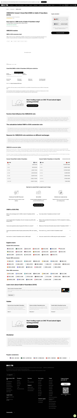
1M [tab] (18, 41)
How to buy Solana (52, 408)
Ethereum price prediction (51, 399)
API (28, 380)
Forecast (53, 311)
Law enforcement (9, 386)
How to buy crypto (52, 403)
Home (7, 9)
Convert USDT (40, 400)
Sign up (66, 5)
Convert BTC (40, 402)
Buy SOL (39, 387)
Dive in (9, 311)
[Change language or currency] (75, 5)
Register (66, 384)
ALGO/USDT (51, 392)
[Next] (69, 358)
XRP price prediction (52, 401)
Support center (30, 387)
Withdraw (35, 5)
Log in (63, 5)
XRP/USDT (50, 390)
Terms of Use (40, 343)
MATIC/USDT (51, 385)
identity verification (38, 199)
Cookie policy (8, 388)
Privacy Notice (8, 383)
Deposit (30, 5)
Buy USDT (40, 380)
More (53, 5)
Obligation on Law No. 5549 (10, 397)
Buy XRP (39, 388)
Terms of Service (19, 345)
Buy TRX (39, 390)
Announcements (30, 390)
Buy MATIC (40, 385)
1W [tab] (15, 41)
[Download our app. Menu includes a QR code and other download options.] (71, 5)
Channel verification (31, 388)
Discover (11, 5)
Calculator (12, 9)
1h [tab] (8, 41)
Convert (45, 5)
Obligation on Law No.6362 (9, 400)
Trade (16, 5)
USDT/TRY (51, 380)
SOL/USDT (51, 387)
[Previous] (7, 358)
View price (31, 311)
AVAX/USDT (51, 393)
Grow (26, 5)
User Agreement (9, 381)
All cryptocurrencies (20, 388)
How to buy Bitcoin (52, 404)
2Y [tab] (25, 41)
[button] (60, 5)
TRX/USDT (51, 388)
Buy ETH (39, 383)
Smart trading (20, 5)
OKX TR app (8, 391)
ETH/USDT (51, 383)
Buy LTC (39, 395)
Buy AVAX (40, 393)
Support (49, 5)
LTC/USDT (50, 395)
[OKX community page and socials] (14, 412)
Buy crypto (19, 383)
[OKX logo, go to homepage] (4, 5)
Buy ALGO (40, 392)
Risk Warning (47, 343)
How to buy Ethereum (52, 406)
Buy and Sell (41, 5)
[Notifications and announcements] (73, 5)
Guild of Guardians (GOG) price (16, 83)
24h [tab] (11, 41)
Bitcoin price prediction (53, 397)
